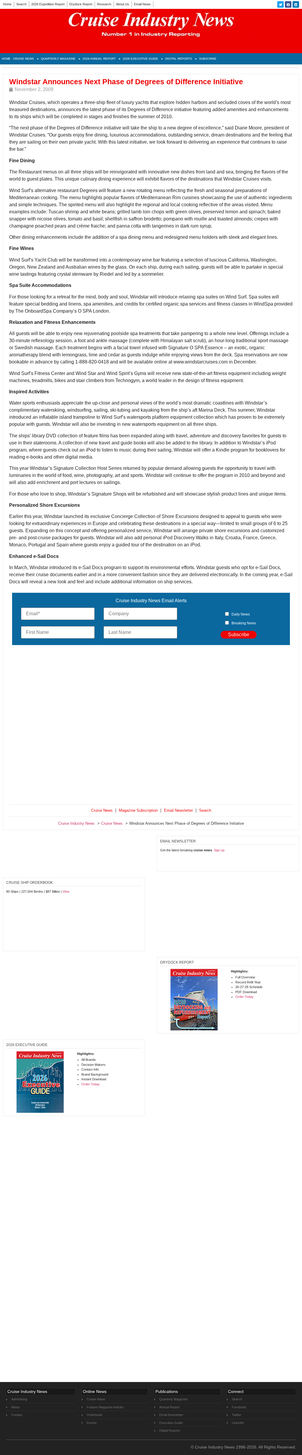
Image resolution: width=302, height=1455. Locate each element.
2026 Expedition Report (48, 4)
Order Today (244, 996)
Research (104, 4)
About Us (122, 4)
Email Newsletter (178, 810)
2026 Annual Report (99, 58)
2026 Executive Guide (140, 58)
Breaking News (244, 623)
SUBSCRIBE (207, 58)
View (66, 891)
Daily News (241, 614)
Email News (142, 4)
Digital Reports (178, 58)
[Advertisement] (151, 725)
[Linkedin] (296, 4)
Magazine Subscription (138, 810)
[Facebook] (288, 4)
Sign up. (219, 850)
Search (21, 4)
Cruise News (23, 58)
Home (7, 4)
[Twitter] (280, 4)
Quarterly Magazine (58, 58)
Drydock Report (80, 4)
